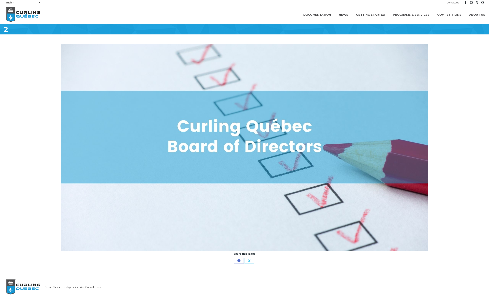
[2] (244, 147)
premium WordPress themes (84, 287)
